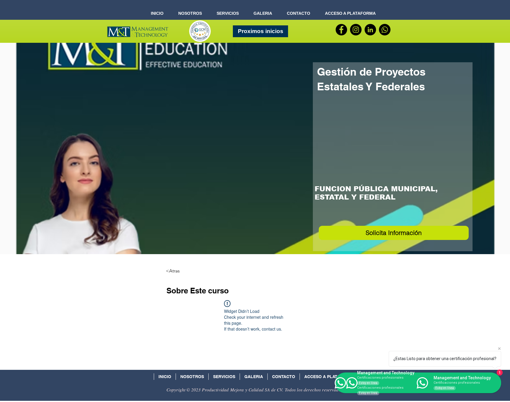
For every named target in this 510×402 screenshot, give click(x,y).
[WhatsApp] (384, 29)
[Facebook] (341, 29)
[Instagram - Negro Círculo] (356, 29)
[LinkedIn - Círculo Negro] (370, 29)
